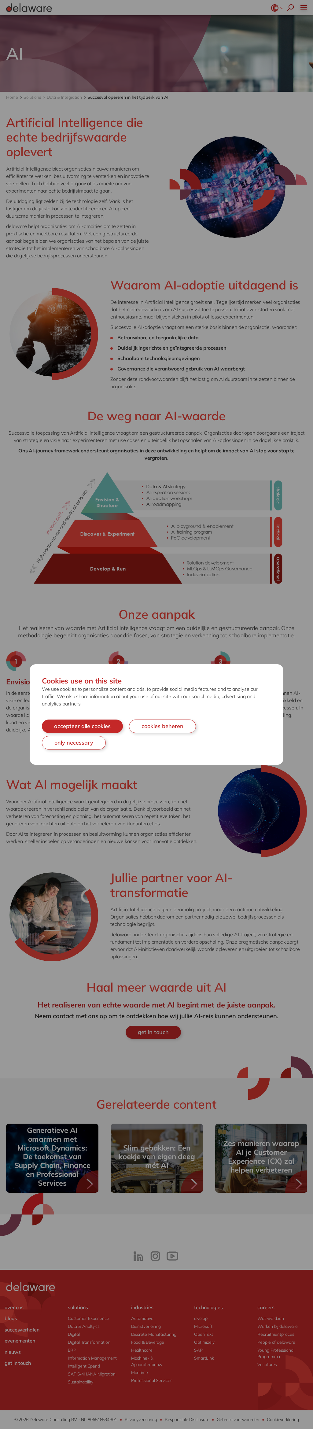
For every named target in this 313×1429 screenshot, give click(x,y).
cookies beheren (162, 726)
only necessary (73, 742)
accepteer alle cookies (82, 726)
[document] (156, 714)
